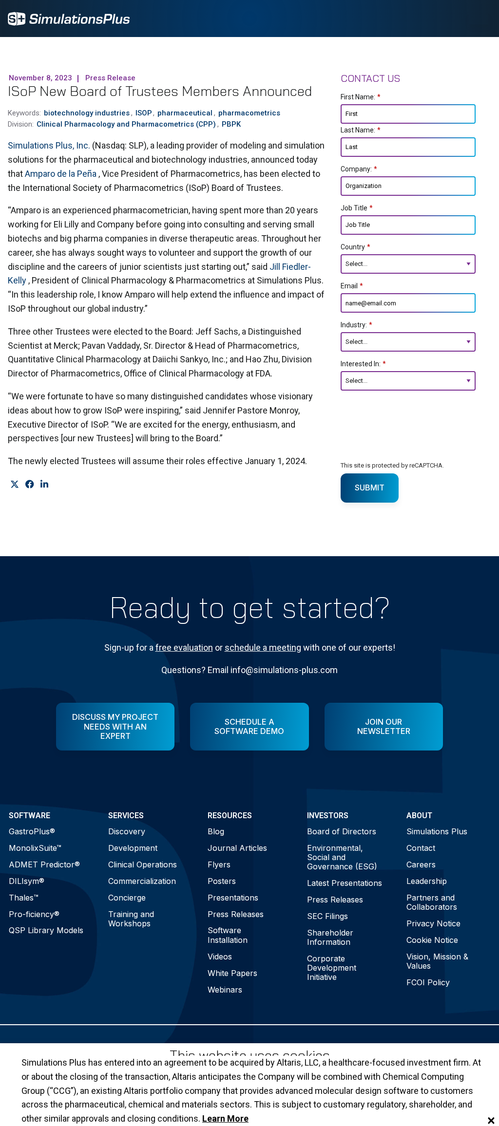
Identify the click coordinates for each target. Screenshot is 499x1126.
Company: (359, 169)
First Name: (361, 97)
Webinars (225, 990)
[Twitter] (14, 484)
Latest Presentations (344, 883)
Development (132, 848)
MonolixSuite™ (35, 848)
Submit (369, 487)
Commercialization (142, 881)
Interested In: (363, 364)
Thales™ (23, 897)
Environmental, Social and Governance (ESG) (342, 857)
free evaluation (184, 647)
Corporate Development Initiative (331, 968)
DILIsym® (26, 881)
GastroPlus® (32, 831)
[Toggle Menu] (478, 18)
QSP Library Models (46, 930)
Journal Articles (237, 848)
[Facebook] (29, 484)
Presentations (233, 897)
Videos (220, 956)
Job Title (357, 208)
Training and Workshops (131, 918)
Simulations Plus (436, 831)
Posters (222, 881)
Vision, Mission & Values (437, 961)
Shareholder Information (330, 937)
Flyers (219, 864)
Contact (420, 848)
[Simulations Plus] (69, 18)
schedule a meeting (263, 647)
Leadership (426, 881)
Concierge (127, 897)
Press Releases (236, 914)
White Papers (232, 973)
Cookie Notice (432, 940)
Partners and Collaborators (431, 902)
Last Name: (361, 130)
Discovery (126, 831)
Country (355, 247)
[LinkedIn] (44, 484)
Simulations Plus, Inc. (50, 145)
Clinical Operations (142, 864)
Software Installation (228, 934)
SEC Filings (327, 916)
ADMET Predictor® (44, 864)
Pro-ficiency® (34, 914)
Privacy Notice (433, 923)
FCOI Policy (428, 982)
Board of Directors (341, 831)
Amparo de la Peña (61, 174)
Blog (216, 831)
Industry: (356, 325)
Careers (421, 864)
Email (352, 286)
